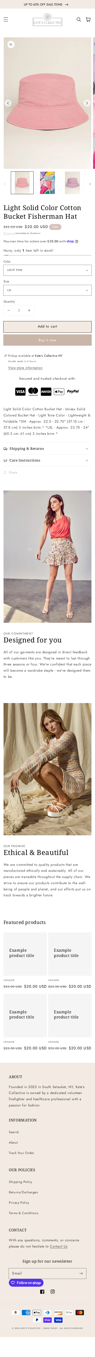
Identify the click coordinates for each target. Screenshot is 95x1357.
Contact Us (58, 1246)
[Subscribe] (81, 1273)
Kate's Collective (30, 1328)
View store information (25, 367)
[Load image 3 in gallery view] (72, 182)
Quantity (9, 301)
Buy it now (48, 340)
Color (7, 261)
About (13, 1142)
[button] (6, 19)
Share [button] (13, 472)
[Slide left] (7, 103)
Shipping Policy (20, 1181)
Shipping (9, 233)
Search (14, 1132)
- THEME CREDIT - (50, 1328)
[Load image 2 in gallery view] (47, 182)
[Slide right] (87, 103)
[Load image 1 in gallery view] (22, 182)
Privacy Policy (19, 1202)
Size (6, 281)
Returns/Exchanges (23, 1192)
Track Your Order (21, 1152)
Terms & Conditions (23, 1213)
